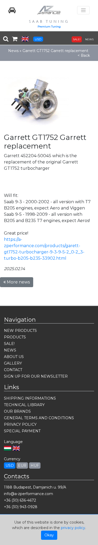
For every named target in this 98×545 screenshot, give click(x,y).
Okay (49, 535)
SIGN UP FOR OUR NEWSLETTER (36, 376)
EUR (22, 465)
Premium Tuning (49, 26)
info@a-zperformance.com (28, 493)
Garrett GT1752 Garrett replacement (55, 50)
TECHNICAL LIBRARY (24, 404)
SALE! (76, 39)
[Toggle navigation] (83, 10)
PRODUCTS (15, 337)
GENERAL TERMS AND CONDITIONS (39, 418)
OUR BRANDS (17, 411)
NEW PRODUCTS (20, 330)
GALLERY (13, 363)
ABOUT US (14, 356)
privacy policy (73, 527)
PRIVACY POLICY (20, 424)
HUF (35, 465)
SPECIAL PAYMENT (22, 431)
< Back (84, 55)
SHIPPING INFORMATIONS (30, 398)
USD (38, 39)
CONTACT (13, 369)
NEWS (89, 39)
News (13, 50)
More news (18, 282)
